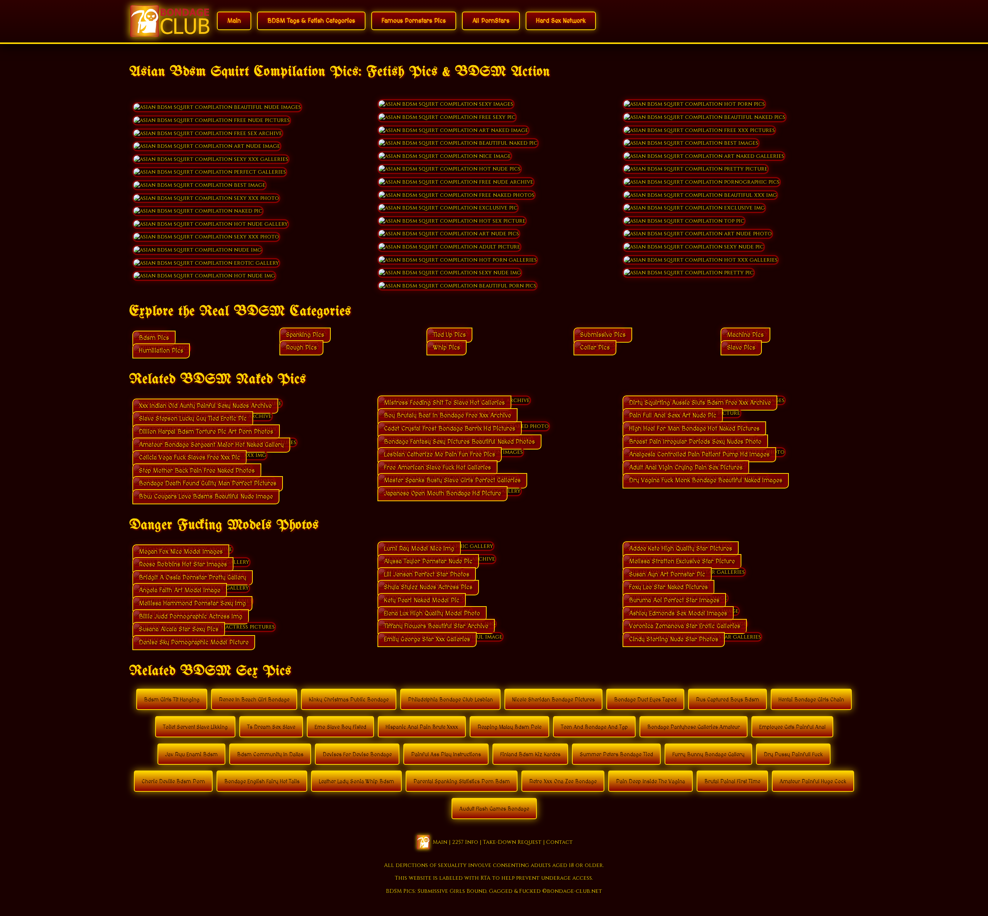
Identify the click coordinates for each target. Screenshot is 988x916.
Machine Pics (745, 334)
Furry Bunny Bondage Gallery (708, 755)
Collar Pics (595, 347)
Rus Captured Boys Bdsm (727, 700)
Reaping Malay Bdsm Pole (509, 727)
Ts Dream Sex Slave (271, 727)
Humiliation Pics (161, 350)
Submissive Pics (603, 334)
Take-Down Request (512, 841)
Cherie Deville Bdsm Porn (173, 782)
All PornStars (490, 20)
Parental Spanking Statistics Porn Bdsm (461, 782)
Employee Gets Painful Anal (792, 727)
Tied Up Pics (449, 334)
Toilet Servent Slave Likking (195, 727)
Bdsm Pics (154, 338)
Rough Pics (301, 347)
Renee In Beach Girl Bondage (254, 700)
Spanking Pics (305, 334)
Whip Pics (446, 347)
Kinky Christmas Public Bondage (349, 700)
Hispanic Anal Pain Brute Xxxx (422, 727)
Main (234, 20)
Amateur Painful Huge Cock (813, 782)
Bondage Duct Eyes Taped (645, 700)
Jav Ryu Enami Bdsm (191, 755)
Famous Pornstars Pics (414, 20)
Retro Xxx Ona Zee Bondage (563, 782)
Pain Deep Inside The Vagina (650, 782)
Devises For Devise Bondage (357, 755)
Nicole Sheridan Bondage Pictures (553, 700)
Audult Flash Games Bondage (494, 809)
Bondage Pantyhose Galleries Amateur (693, 727)
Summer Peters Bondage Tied (616, 755)
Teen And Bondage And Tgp (594, 727)
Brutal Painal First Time (732, 782)
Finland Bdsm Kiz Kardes (530, 755)
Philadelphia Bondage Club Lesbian (450, 700)
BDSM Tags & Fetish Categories (311, 20)
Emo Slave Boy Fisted (340, 727)
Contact (559, 841)
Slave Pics (741, 347)
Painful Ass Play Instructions (446, 755)
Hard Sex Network (560, 20)
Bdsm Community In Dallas (270, 755)
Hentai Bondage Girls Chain (811, 700)
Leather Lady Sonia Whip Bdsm (356, 782)
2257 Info (465, 841)
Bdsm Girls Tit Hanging (172, 700)
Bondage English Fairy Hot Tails (261, 782)
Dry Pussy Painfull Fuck (793, 755)
